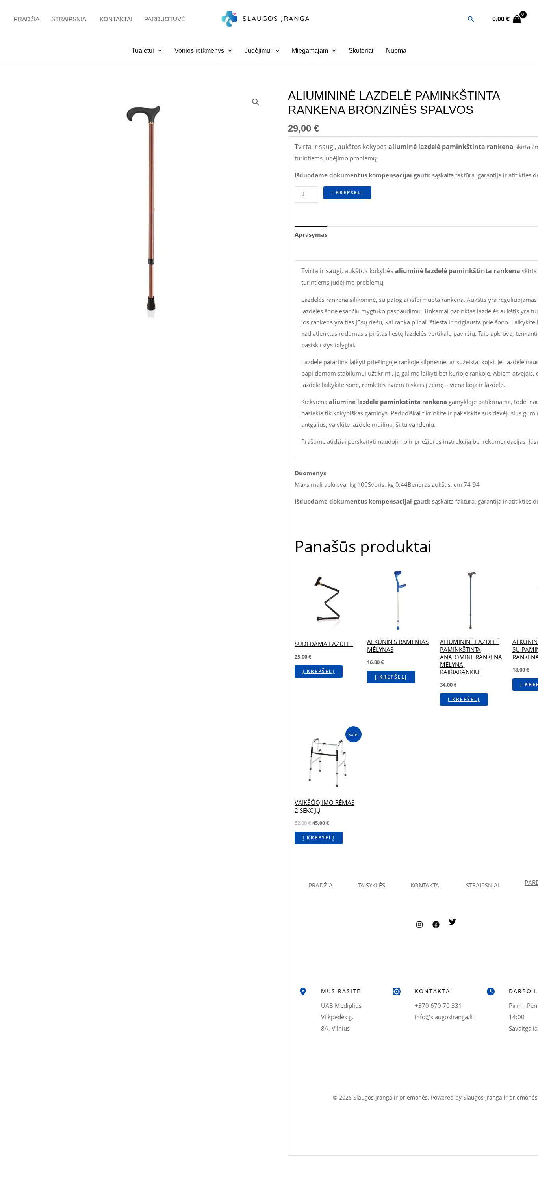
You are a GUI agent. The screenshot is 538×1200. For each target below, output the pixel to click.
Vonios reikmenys (199, 50)
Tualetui (143, 50)
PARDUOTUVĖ (164, 19)
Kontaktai (116, 19)
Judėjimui (258, 50)
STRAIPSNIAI (482, 885)
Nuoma (396, 50)
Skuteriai (361, 50)
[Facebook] (436, 930)
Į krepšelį (347, 192)
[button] (471, 19)
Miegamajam (310, 50)
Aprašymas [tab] (311, 234)
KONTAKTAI (425, 885)
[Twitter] (452, 927)
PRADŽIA (26, 19)
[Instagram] (419, 930)
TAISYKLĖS (371, 885)
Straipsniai (69, 19)
